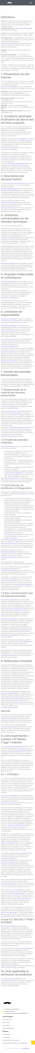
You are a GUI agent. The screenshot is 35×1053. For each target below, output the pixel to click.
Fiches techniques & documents (11, 1040)
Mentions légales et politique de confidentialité (15, 1043)
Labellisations (6, 1034)
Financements (6, 1037)
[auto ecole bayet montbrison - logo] (9, 3)
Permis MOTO (6, 1025)
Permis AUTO (6, 1022)
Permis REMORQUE (8, 1028)
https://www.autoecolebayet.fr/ (24, 28)
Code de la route (7, 1019)
